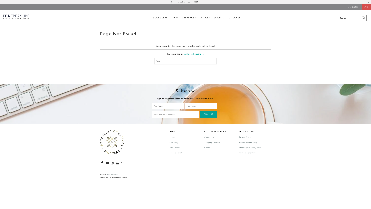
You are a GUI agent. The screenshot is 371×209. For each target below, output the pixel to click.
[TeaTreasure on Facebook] (102, 163)
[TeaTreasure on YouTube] (107, 163)
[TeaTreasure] (31, 17)
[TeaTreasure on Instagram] (112, 163)
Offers (207, 148)
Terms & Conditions (247, 153)
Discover (235, 18)
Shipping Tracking (212, 143)
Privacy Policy (245, 137)
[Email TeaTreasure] (123, 163)
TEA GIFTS (218, 18)
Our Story (174, 143)
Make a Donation (177, 153)
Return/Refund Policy (248, 143)
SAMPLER (205, 18)
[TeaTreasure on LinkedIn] (118, 163)
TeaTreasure (112, 174)
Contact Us (209, 137)
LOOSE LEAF (160, 18)
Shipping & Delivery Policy (250, 148)
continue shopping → (194, 54)
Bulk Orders (175, 148)
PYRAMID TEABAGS (184, 18)
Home (172, 137)
